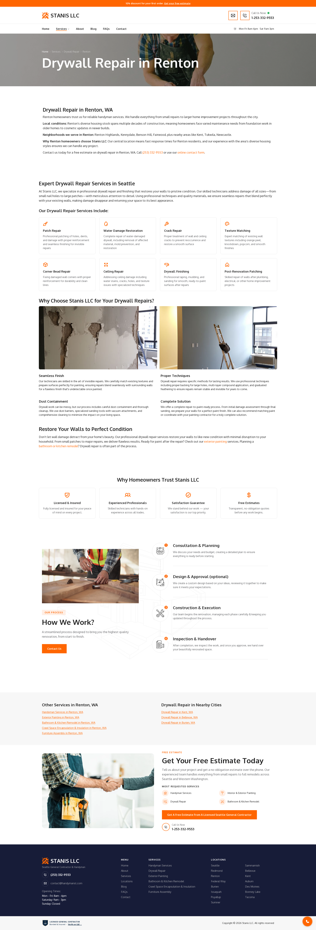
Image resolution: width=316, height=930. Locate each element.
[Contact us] (233, 15)
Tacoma (250, 897)
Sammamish (252, 865)
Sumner (215, 902)
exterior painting (215, 441)
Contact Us (54, 648)
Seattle (215, 865)
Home (45, 51)
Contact (125, 897)
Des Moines (252, 886)
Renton (86, 51)
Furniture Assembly (159, 891)
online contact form (190, 152)
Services (56, 51)
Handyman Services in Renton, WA (62, 712)
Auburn (249, 881)
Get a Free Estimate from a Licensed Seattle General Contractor (209, 814)
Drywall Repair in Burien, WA (178, 722)
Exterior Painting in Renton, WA (60, 717)
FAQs (124, 891)
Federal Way (218, 881)
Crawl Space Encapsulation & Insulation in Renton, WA (74, 728)
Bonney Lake (252, 891)
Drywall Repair (71, 51)
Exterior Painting (158, 876)
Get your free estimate (177, 3)
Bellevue (250, 870)
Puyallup (216, 897)
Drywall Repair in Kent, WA (177, 712)
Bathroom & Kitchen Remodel (166, 881)
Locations (127, 881)
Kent (248, 876)
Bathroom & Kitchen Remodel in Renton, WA (68, 722)
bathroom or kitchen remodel (58, 446)
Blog (124, 886)
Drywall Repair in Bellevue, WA (179, 717)
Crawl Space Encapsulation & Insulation (171, 886)
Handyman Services (160, 865)
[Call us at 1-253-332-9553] (307, 921)
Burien (215, 886)
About (124, 870)
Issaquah (216, 891)
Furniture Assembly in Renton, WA (62, 733)
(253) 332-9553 (152, 152)
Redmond (217, 870)
